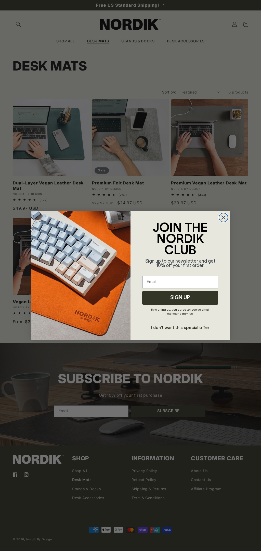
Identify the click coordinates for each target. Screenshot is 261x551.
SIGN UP (180, 298)
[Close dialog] (223, 217)
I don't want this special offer (180, 328)
